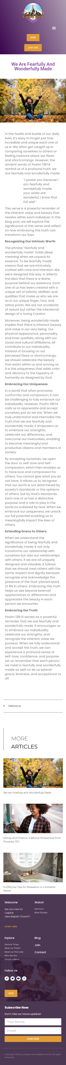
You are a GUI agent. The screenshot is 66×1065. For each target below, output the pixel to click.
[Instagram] (24, 978)
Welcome (11, 902)
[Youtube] (18, 978)
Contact (40, 952)
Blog (38, 938)
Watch (39, 902)
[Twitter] (12, 978)
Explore (9, 938)
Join (37, 945)
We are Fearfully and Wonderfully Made (27, 792)
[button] (54, 28)
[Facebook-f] (7, 978)
